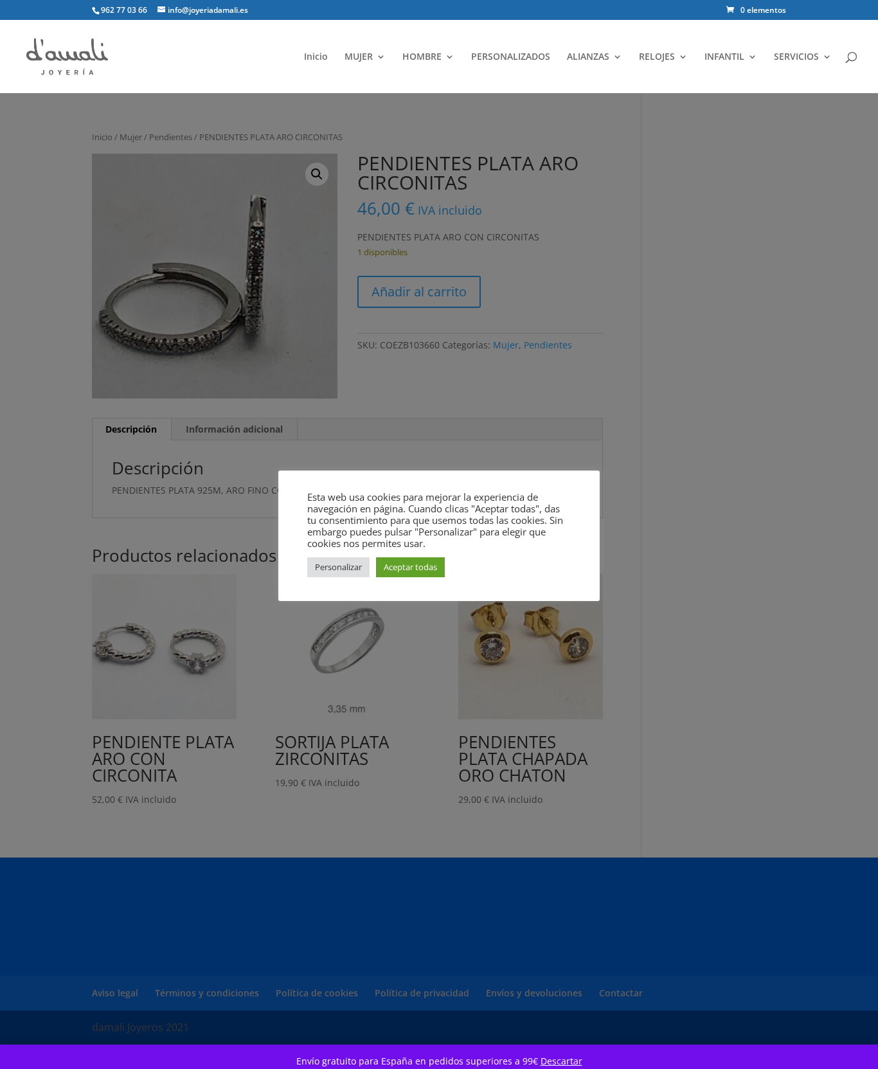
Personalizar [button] (338, 567)
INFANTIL (724, 57)
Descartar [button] (561, 1061)
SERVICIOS (796, 57)
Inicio (316, 57)
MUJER (359, 57)
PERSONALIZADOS (510, 57)
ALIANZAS (588, 57)
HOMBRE (422, 57)
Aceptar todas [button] (410, 567)
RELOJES (657, 57)
